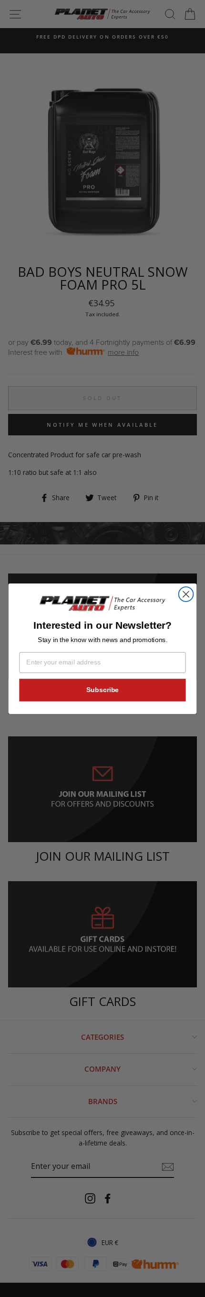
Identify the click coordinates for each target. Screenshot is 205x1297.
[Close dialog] (186, 594)
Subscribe (102, 689)
